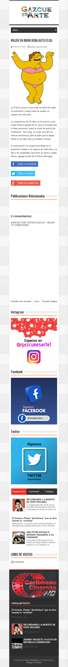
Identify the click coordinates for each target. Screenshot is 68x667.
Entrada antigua (49, 301)
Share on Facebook (27, 164)
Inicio (36, 301)
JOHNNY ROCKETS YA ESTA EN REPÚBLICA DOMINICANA (40, 640)
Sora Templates (32, 660)
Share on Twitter (25, 173)
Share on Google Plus (28, 183)
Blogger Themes (34, 662)
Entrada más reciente (21, 301)
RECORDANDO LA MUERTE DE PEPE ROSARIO (39, 626)
